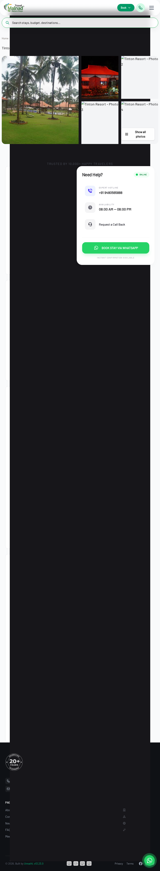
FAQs (8, 829)
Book (123, 7)
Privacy (119, 863)
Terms (130, 863)
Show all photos (140, 134)
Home (5, 38)
